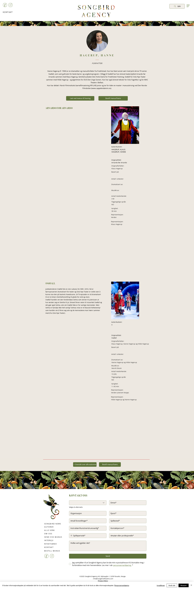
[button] (172, 11)
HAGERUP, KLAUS (118, 149)
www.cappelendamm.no (101, 88)
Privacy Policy (103, 581)
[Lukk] (191, 585)
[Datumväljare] (71, 536)
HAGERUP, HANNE (118, 152)
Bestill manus (104, 493)
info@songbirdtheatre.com (103, 579)
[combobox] (87, 502)
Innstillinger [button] (161, 585)
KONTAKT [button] (8, 12)
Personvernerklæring (121, 585)
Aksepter (183, 585)
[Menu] (188, 6)
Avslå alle (172, 585)
